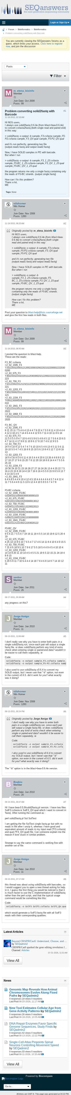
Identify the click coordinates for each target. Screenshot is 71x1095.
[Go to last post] (42, 1001)
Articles (25, 950)
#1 (65, 111)
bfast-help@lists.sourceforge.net (45, 312)
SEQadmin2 (21, 944)
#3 (65, 349)
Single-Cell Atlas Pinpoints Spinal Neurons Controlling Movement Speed (34, 1044)
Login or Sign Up (58, 22)
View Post (54, 231)
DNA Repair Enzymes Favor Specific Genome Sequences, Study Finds (33, 1025)
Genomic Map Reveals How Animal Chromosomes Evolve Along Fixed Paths (33, 992)
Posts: (16, 103)
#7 (65, 802)
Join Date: (18, 100)
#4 (65, 597)
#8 (65, 879)
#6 (65, 711)
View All (13, 961)
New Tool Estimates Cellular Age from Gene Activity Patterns (35, 1009)
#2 (65, 223)
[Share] (65, 102)
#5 (65, 636)
